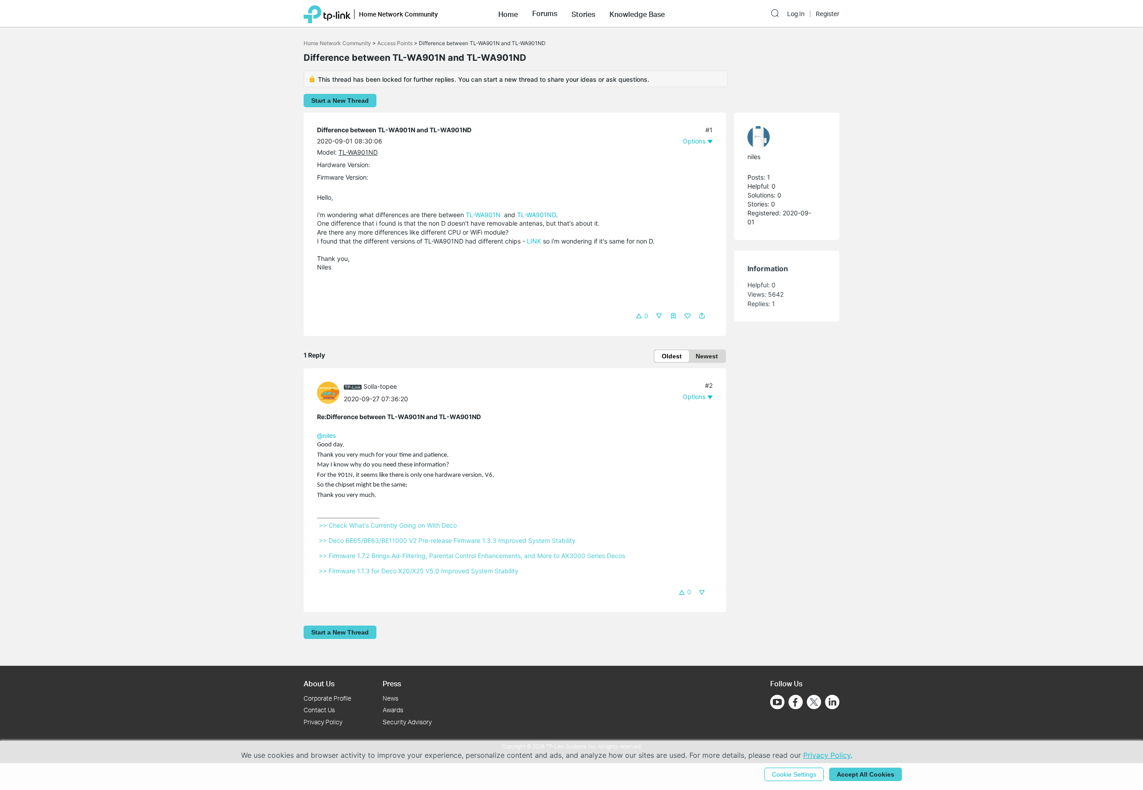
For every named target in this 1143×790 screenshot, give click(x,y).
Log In (796, 14)
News (390, 698)
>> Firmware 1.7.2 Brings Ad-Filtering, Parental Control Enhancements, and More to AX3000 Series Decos (472, 555)
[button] (508, 13)
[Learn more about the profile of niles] (782, 137)
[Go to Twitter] (814, 703)
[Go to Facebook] (795, 702)
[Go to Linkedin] (832, 702)
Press (392, 683)
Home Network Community (337, 43)
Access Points (395, 43)
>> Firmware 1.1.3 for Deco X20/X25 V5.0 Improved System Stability (418, 571)
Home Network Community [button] (398, 14)
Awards (393, 710)
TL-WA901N (483, 215)
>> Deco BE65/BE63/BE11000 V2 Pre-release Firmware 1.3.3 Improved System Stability (447, 540)
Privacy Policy (323, 722)
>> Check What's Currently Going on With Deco (388, 525)
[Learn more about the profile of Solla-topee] (330, 391)
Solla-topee (380, 386)
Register (827, 14)
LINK (534, 241)
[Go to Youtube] (777, 702)
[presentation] (328, 393)
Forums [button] (544, 13)
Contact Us (319, 710)
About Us (319, 683)
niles (753, 156)
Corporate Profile (327, 698)
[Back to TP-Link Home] (327, 13)
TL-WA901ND (358, 152)
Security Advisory (407, 722)
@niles (326, 435)
